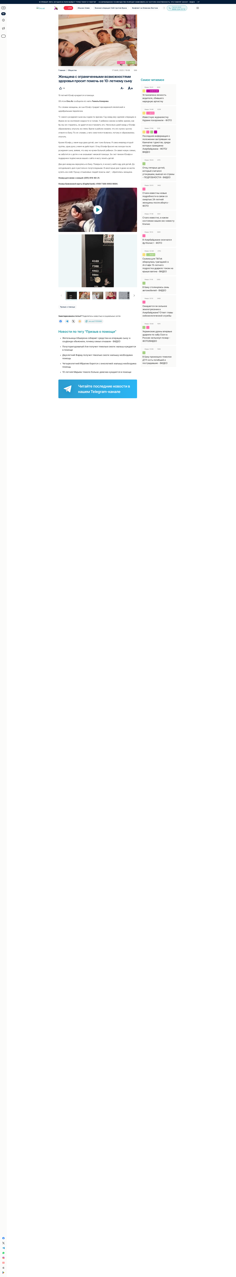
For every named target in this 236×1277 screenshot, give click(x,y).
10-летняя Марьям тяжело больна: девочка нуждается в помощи (96, 372)
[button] (164, 8)
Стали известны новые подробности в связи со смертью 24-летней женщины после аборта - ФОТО (155, 199)
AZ (3, 8)
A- (122, 88)
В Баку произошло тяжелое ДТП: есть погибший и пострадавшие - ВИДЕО (156, 359)
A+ (130, 88)
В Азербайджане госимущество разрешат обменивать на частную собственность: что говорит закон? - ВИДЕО (115, 2)
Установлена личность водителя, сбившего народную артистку (154, 98)
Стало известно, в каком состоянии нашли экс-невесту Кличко (158, 220)
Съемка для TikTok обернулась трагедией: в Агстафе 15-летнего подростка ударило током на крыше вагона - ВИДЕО (157, 265)
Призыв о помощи (67, 307)
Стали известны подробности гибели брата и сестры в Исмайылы (193, 2)
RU (3, 14)
